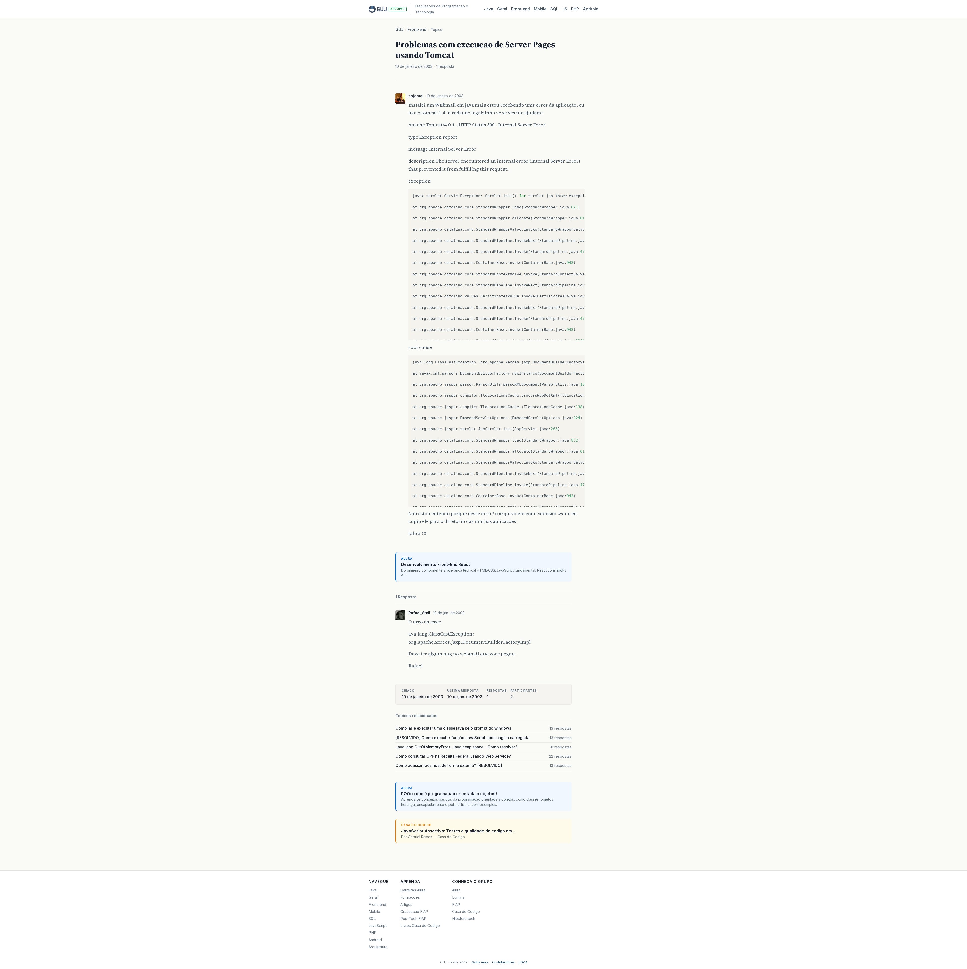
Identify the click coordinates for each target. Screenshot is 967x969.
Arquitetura (378, 947)
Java (488, 9)
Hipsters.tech (463, 918)
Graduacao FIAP (414, 911)
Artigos (406, 904)
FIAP (456, 904)
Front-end (417, 29)
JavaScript (378, 925)
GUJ (399, 29)
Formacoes (410, 897)
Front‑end (520, 9)
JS (564, 9)
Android (590, 9)
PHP (575, 9)
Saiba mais (480, 962)
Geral (502, 9)
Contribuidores (503, 962)
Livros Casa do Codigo (420, 925)
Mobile (540, 9)
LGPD (523, 962)
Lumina (458, 897)
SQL (554, 9)
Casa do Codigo (466, 911)
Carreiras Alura (412, 890)
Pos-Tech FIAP (413, 918)
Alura (456, 890)
